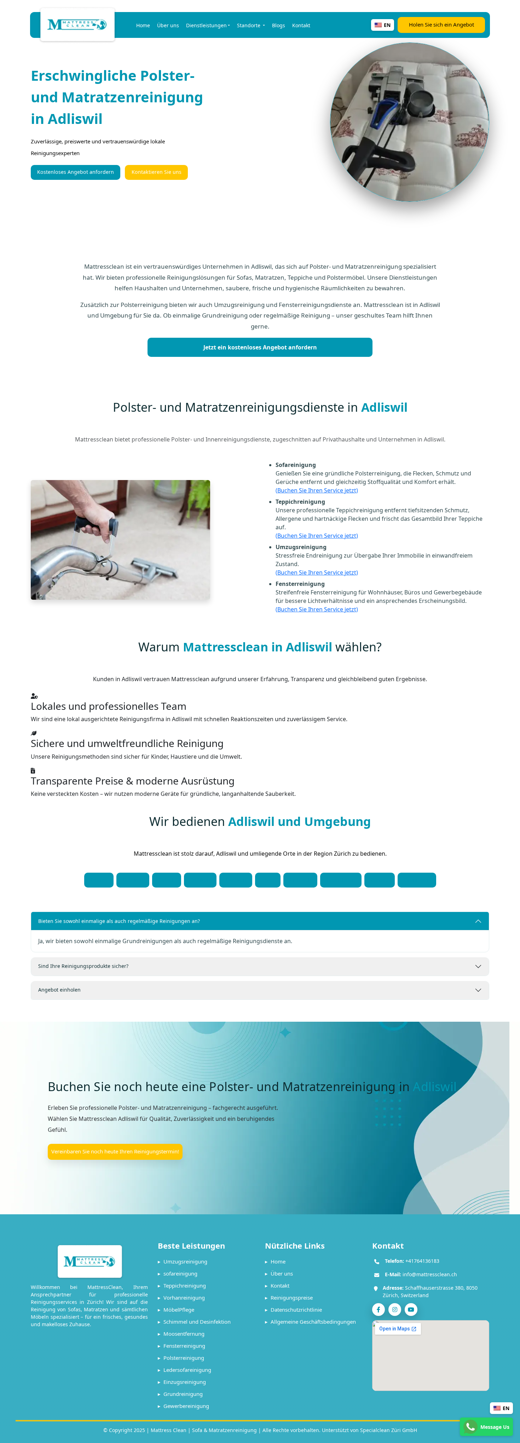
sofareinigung (177, 1273)
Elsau (267, 879)
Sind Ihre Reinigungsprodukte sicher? (83, 966)
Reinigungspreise (289, 1297)
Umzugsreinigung (182, 1261)
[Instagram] (394, 1309)
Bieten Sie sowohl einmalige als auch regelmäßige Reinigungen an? (119, 921)
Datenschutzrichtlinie (293, 1309)
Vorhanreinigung (181, 1297)
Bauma (99, 879)
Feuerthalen (341, 879)
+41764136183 (422, 1260)
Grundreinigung (180, 1393)
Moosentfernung (181, 1333)
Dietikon (236, 879)
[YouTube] (411, 1309)
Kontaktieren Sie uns (156, 172)
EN (506, 1408)
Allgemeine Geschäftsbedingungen (310, 1321)
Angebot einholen (59, 989)
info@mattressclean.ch (430, 1274)
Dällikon (200, 879)
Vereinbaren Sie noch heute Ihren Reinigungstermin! (115, 1151)
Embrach (300, 879)
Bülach (166, 879)
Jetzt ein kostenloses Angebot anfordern (260, 347)
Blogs (278, 25)
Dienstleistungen (206, 25)
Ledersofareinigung (184, 1369)
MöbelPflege (176, 1309)
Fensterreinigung (181, 1345)
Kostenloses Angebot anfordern (75, 172)
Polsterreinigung (181, 1357)
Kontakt (301, 25)
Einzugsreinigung (182, 1381)
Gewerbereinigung (183, 1405)
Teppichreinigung (182, 1285)
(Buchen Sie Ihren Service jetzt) (317, 490)
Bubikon (133, 879)
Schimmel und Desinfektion (194, 1321)
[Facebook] (378, 1309)
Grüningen (417, 879)
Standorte (249, 25)
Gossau (379, 879)
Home (143, 25)
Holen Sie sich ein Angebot (441, 24)
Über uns (168, 25)
